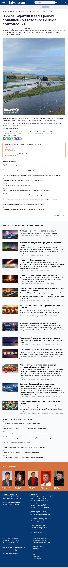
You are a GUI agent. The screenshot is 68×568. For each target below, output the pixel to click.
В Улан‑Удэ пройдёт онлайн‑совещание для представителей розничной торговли (25, 433)
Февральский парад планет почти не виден (39, 338)
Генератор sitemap (40, 564)
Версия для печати (39, 133)
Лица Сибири (9, 466)
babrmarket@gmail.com (15, 550)
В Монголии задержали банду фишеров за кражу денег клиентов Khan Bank (24, 166)
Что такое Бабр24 (38, 546)
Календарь (36, 556)
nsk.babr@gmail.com (42, 521)
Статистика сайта (38, 551)
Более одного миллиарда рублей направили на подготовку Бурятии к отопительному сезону (28, 438)
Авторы (26, 7)
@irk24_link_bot (41, 505)
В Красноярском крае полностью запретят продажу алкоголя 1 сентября (23, 209)
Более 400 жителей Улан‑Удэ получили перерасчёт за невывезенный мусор (24, 428)
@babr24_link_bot (14, 496)
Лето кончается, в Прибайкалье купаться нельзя (16, 185)
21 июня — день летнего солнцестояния (38, 275)
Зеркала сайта (37, 558)
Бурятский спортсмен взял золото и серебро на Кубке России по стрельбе (23, 447)
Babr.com (16, 2)
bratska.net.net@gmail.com (16, 504)
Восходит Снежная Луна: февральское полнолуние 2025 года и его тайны (37, 385)
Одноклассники (10, 150)
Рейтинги (33, 7)
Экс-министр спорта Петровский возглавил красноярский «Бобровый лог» (23, 204)
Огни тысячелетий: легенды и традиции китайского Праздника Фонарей (38, 366)
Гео (27, 11)
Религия (39, 283)
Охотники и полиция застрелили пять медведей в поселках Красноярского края (25, 195)
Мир (44, 235)
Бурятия (32, 11)
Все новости (59, 215)
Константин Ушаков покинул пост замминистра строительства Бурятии (22, 457)
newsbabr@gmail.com (14, 498)
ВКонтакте (9, 149)
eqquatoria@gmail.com (14, 544)
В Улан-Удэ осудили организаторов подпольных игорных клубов (20, 452)
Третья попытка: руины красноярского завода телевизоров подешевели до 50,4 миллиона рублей (30, 199)
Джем (7, 147)
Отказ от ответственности (40, 538)
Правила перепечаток (39, 540)
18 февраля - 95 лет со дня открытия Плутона (40, 350)
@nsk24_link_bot (41, 520)
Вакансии (36, 548)
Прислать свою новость (37, 532)
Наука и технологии (36, 235)
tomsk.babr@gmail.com (42, 529)
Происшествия (46, 413)
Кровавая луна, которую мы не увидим (37, 323)
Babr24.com (21, 11)
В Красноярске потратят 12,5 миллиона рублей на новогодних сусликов (22, 180)
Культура (33, 283)
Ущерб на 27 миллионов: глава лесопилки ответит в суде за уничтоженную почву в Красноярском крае (31, 175)
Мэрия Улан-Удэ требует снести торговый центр (16, 442)
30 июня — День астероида (32, 260)
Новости (45, 7)
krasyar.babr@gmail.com (43, 514)
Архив (52, 7)
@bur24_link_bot (41, 498)
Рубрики (19, 7)
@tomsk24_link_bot (42, 527)
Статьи (39, 7)
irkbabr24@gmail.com (42, 507)
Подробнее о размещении (10, 553)
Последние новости (9, 161)
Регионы (5, 7)
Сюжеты (12, 7)
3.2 (12, 564)
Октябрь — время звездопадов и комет (37, 231)
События (33, 255)
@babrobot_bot (13, 542)
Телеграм (8, 146)
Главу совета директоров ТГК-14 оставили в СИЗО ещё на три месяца (22, 170)
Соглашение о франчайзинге (41, 542)
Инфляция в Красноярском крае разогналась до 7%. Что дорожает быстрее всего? (26, 190)
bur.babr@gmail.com (11, 155)
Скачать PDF (49, 133)
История (33, 270)
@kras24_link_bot (42, 513)
